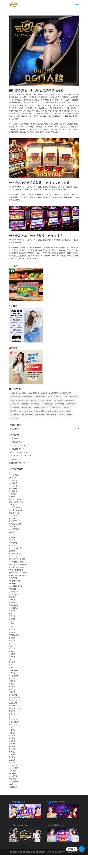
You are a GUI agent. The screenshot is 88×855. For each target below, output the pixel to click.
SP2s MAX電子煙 (15, 499)
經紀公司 (12, 610)
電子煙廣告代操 (14, 554)
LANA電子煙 (13, 768)
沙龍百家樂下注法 (15, 411)
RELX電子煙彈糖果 (15, 510)
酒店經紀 (12, 537)
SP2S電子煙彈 (14, 513)
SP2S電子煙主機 (15, 521)
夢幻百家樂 (59, 103)
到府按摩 (12, 754)
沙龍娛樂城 (43, 116)
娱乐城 (12, 400)
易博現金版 (53, 113)
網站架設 (12, 551)
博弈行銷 (12, 692)
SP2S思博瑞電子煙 (15, 586)
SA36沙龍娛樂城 (34, 393)
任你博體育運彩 (27, 100)
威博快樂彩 (31, 111)
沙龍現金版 (44, 408)
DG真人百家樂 (55, 94)
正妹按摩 (12, 730)
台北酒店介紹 (13, 705)
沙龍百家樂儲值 (53, 411)
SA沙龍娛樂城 (53, 393)
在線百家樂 (41, 103)
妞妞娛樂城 (28, 108)
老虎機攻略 (35, 189)
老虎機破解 (44, 189)
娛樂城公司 (20, 113)
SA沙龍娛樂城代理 (65, 393)
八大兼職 (12, 535)
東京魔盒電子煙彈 (15, 524)
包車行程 (12, 627)
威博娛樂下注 (61, 108)
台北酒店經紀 (13, 543)
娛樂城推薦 (73, 397)
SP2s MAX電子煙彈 (16, 502)
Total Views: (13, 459)
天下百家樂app (59, 105)
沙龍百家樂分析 (65, 411)
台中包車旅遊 (13, 676)
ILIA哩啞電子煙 (14, 581)
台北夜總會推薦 (14, 708)
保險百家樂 (38, 100)
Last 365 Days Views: (17, 456)
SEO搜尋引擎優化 (15, 548)
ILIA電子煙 (12, 477)
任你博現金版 (16, 100)
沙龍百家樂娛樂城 (54, 116)
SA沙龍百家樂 (27, 397)
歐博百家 (61, 113)
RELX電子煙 (13, 486)
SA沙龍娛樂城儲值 (15, 397)
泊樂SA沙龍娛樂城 (17, 94)
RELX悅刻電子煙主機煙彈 (18, 564)
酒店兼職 (12, 532)
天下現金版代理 (20, 105)
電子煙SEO (13, 556)
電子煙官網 (13, 578)
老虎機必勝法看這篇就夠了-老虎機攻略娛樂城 (39, 183)
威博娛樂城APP (72, 108)
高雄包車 (12, 678)
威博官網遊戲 (13, 111)
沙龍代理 (33, 400)
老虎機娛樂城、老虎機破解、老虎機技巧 (35, 236)
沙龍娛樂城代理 (47, 404)
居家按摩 (12, 752)
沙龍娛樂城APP (35, 404)
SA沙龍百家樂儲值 (39, 397)
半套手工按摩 (13, 722)
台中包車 (12, 687)
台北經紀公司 (13, 746)
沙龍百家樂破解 (51, 415)
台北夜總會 (13, 700)
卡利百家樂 (22, 103)
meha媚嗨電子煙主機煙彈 (18, 572)
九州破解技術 (31, 97)
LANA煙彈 (12, 526)
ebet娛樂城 (13, 393)
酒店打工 (12, 741)
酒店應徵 (12, 651)
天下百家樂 (49, 105)
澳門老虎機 (52, 187)
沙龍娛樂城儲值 (59, 404)
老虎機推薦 (26, 189)
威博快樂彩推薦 (41, 111)
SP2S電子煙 (13, 488)
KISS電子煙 (13, 483)
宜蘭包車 (12, 681)
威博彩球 (22, 111)
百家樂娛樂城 (14, 418)
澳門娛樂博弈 (67, 116)
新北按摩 (12, 749)
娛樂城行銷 (13, 695)
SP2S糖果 (12, 589)
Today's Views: (14, 438)
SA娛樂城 (44, 393)
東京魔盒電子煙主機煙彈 (17, 575)
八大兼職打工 (13, 475)
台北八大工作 (13, 540)
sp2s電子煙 (13, 480)
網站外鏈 (12, 667)
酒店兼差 (12, 648)
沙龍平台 (36, 408)
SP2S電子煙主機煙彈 (16, 567)
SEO (10, 643)
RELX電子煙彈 (14, 529)
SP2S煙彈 (12, 518)
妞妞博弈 (20, 108)
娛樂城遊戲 (29, 113)
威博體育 (67, 111)
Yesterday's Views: (16, 445)
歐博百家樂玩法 (21, 116)
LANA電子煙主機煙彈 (16, 562)
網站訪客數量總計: (15, 463)
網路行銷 (12, 545)
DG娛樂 (47, 94)
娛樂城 (73, 111)
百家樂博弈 (68, 415)
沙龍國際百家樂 (14, 404)
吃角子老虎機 (31, 103)
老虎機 (59, 187)
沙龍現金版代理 (55, 408)
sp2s (10, 472)
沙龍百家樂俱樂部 (40, 411)
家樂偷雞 (37, 113)
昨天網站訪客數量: (15, 449)
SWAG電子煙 (13, 592)
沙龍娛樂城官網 (71, 404)
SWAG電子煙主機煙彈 (17, 559)
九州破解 (22, 97)
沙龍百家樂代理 (28, 411)
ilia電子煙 (12, 494)
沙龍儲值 (41, 400)
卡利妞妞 (66, 100)
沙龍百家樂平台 (40, 415)
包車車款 (12, 624)
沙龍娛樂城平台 (14, 408)
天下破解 (68, 105)
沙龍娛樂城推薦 (26, 408)
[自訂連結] (81, 849)
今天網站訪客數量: (15, 442)
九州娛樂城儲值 (67, 94)
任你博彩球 (64, 97)
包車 (10, 613)
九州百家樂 (57, 397)
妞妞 (14, 108)
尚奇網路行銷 (13, 608)
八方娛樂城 (47, 100)
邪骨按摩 (12, 711)
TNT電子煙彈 (14, 635)
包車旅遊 (12, 630)
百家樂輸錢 (15, 119)
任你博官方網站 (53, 97)
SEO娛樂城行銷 (14, 697)
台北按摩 (12, 725)
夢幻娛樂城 (50, 103)
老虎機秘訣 (53, 189)
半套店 (11, 727)
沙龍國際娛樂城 (69, 400)
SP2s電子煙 (13, 505)
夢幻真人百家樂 (69, 103)
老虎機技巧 (17, 189)
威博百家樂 (59, 111)
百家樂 (40, 94)
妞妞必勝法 (37, 108)
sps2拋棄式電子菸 (15, 507)
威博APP (45, 108)
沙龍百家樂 (65, 408)
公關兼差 (12, 654)
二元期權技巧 (42, 97)
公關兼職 (12, 657)
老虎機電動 (62, 189)
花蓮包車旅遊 (13, 670)
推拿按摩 (12, 602)
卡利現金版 (13, 103)
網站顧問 (12, 497)
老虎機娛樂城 (68, 187)
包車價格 (12, 619)
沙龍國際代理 (58, 400)
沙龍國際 (35, 116)
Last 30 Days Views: (16, 452)
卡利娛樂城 (74, 100)
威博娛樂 (53, 108)
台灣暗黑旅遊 (13, 605)
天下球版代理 (39, 105)
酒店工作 (12, 716)
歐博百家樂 (69, 113)
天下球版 (30, 105)
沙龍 (29, 116)
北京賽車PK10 (57, 100)
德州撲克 (44, 113)
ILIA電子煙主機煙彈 (16, 570)
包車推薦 (12, 616)
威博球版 (51, 111)
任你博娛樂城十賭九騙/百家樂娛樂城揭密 (36, 90)
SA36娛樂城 (22, 393)
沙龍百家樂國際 (14, 415)
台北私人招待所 (14, 594)
